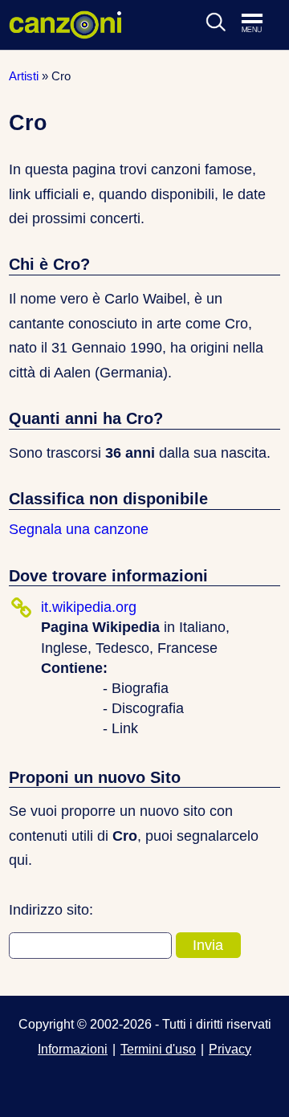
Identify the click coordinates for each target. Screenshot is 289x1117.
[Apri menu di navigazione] (260, 24)
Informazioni (73, 1049)
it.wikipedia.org (88, 607)
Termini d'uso (158, 1049)
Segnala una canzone (79, 529)
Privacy (230, 1049)
